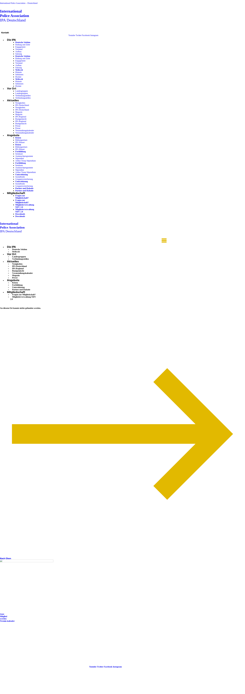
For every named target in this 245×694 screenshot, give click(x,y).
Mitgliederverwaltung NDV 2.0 (23, 298)
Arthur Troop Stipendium (25, 161)
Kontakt (5, 32)
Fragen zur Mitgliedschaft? (22, 197)
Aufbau (18, 51)
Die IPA (11, 39)
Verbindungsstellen (23, 96)
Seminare (19, 154)
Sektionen (19, 74)
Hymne (18, 77)
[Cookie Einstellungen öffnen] (19, 693)
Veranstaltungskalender (24, 130)
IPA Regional (20, 117)
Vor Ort (11, 88)
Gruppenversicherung (24, 179)
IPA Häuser (20, 142)
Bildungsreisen (21, 140)
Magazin (18, 112)
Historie (18, 72)
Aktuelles (13, 100)
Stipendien (19, 158)
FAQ (2, 639)
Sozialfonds (20, 177)
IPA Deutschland (14, 15)
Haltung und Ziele (22, 45)
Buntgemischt (20, 119)
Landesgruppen (21, 91)
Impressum (5, 642)
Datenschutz (5, 646)
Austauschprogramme (24, 156)
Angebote (13, 135)
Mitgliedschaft (16, 193)
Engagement (20, 47)
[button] (83, 241)
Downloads (20, 214)
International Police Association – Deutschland (19, 3)
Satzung (18, 54)
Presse (17, 126)
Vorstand (18, 49)
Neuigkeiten (20, 103)
